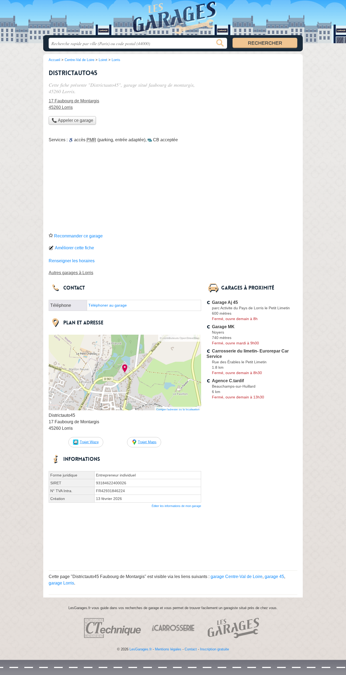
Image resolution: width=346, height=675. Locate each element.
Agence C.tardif (228, 380)
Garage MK (223, 326)
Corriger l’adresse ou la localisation (177, 409)
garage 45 (274, 576)
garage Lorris (61, 583)
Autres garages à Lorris (71, 272)
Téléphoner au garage (107, 305)
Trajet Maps (147, 442)
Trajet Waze (89, 442)
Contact (191, 649)
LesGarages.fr (140, 649)
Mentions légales (168, 649)
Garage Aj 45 (225, 302)
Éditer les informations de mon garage (176, 506)
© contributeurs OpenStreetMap (179, 338)
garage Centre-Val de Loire (236, 576)
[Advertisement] (173, 189)
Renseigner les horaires (72, 260)
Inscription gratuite (214, 649)
